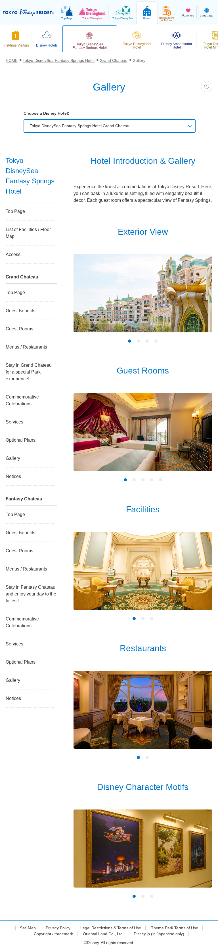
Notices (13, 476)
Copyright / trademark (53, 934)
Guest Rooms (19, 328)
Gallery (13, 458)
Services (14, 422)
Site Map (28, 928)
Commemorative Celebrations (22, 400)
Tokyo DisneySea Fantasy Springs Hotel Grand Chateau (80, 125)
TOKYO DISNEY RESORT (28, 12)
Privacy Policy (58, 928)
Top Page (15, 211)
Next (198, 298)
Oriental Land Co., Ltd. (103, 934)
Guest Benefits (20, 310)
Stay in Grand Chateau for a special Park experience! (29, 372)
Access (13, 254)
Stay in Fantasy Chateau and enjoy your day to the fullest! (31, 594)
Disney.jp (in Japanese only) (159, 934)
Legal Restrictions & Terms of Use (110, 928)
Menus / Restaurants (26, 347)
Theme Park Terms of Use (174, 928)
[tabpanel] (143, 296)
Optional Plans (20, 440)
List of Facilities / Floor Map (28, 233)
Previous (87, 298)
